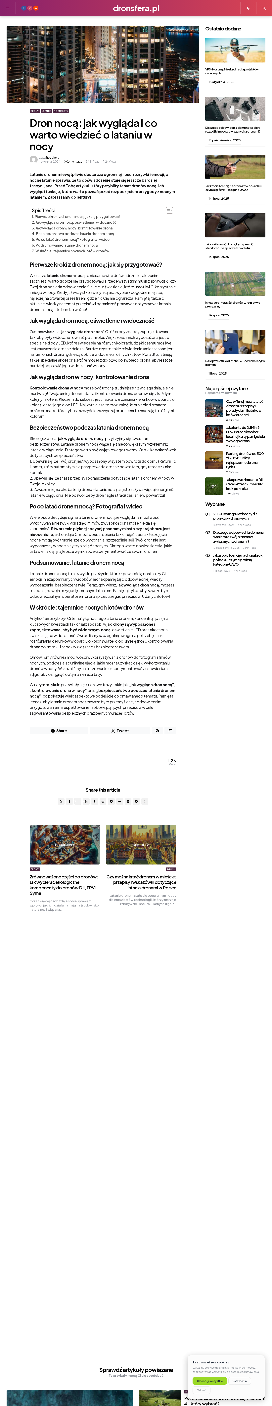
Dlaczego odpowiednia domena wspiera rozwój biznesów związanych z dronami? (232, 129)
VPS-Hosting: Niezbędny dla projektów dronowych (231, 71)
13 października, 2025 (224, 140)
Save (80, 801)
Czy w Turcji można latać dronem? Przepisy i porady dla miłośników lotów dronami (244, 408)
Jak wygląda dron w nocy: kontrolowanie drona (74, 228)
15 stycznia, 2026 (221, 82)
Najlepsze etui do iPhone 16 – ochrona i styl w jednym (235, 363)
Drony (35, 111)
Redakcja (52, 157)
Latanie (46, 111)
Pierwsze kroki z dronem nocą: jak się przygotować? (77, 216)
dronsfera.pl (136, 8)
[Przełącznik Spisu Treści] (167, 210)
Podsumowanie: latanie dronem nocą (67, 245)
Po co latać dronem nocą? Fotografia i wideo (73, 239)
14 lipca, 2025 (218, 198)
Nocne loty (61, 111)
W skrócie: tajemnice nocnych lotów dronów (72, 251)
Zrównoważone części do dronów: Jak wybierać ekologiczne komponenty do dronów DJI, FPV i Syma (64, 885)
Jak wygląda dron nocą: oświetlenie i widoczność (76, 222)
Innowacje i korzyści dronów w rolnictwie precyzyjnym (232, 304)
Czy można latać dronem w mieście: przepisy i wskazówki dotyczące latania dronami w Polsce (141, 882)
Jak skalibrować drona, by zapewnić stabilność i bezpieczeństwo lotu (229, 246)
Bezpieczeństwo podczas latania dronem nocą (75, 233)
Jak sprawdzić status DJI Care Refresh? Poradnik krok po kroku (244, 484)
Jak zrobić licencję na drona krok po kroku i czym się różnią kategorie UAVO (233, 188)
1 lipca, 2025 (217, 373)
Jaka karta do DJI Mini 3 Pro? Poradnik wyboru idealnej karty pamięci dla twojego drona (245, 434)
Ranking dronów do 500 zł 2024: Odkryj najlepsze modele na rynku (245, 460)
